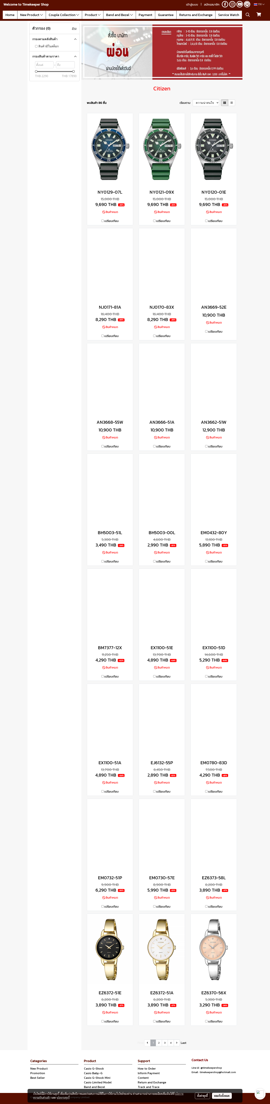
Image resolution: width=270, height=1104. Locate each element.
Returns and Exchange (196, 14)
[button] (248, 14)
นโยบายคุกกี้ (63, 1097)
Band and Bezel (118, 14)
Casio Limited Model (98, 1082)
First (140, 1042)
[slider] (36, 71)
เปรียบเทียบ (111, 221)
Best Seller (37, 1077)
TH (259, 4)
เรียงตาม (186, 102)
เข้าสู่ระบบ (192, 4)
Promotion (37, 1073)
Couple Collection (62, 14)
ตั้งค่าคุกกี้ (202, 1095)
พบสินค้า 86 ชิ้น (97, 102)
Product (91, 14)
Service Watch (228, 14)
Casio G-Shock (94, 1068)
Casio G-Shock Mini (97, 1077)
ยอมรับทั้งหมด (222, 1095)
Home (10, 14)
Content (143, 1077)
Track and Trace (148, 1087)
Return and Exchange (152, 1082)
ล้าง (74, 28)
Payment (145, 14)
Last (183, 1042)
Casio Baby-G (93, 1073)
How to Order (147, 1068)
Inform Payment (149, 1073)
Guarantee (166, 14)
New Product (30, 14)
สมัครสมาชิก (211, 4)
